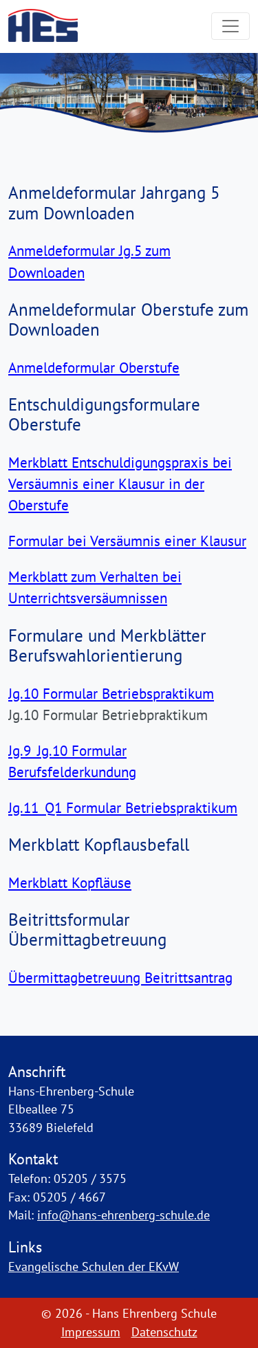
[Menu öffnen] (230, 26)
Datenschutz (164, 1332)
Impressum (90, 1332)
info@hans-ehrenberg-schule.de (123, 1215)
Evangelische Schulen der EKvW (93, 1266)
